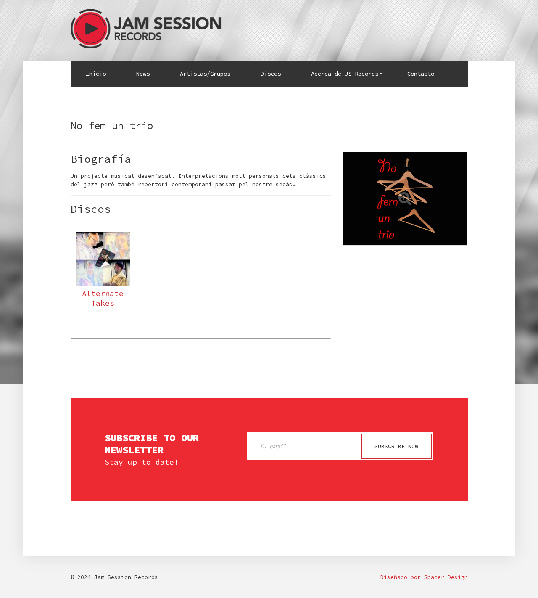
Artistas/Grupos (205, 73)
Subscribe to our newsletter (152, 444)
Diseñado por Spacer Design (424, 577)
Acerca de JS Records (344, 73)
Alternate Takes (103, 298)
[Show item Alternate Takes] (103, 259)
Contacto (420, 73)
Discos (271, 73)
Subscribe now (396, 446)
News (143, 73)
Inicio (96, 73)
